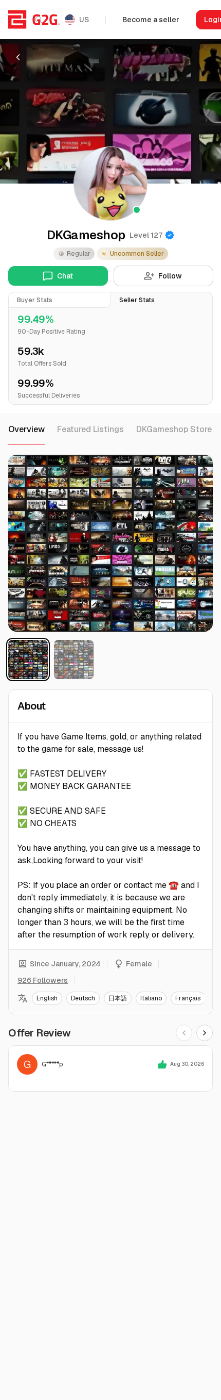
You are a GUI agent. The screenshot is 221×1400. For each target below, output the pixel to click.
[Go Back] (18, 57)
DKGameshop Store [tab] (174, 429)
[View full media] (110, 543)
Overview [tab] (26, 429)
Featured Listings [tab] (90, 429)
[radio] (28, 659)
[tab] (59, 300)
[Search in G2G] (38, 19)
